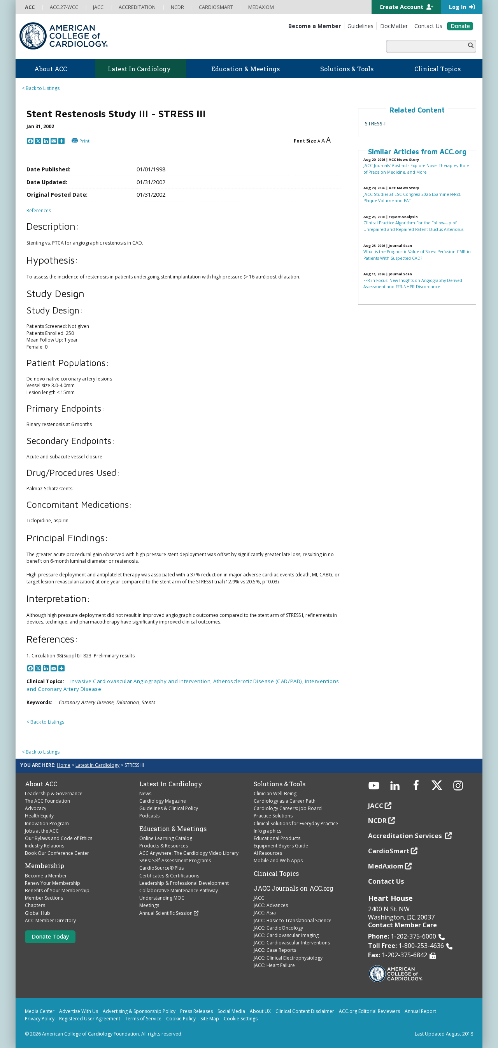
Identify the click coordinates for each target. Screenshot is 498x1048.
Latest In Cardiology (170, 784)
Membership (44, 866)
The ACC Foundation (47, 801)
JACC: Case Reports (275, 950)
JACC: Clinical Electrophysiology (288, 958)
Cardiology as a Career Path (285, 801)
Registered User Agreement (89, 1018)
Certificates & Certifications (169, 875)
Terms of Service (143, 1018)
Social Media (231, 1011)
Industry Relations (44, 845)
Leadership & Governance (53, 793)
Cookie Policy (181, 1018)
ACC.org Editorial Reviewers (369, 1011)
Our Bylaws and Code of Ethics (58, 838)
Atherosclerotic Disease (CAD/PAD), (259, 681)
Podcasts (149, 815)
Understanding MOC (161, 898)
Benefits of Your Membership (57, 890)
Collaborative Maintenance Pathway (178, 890)
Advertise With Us (78, 1011)
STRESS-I (375, 123)
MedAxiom (385, 865)
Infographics (267, 831)
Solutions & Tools (279, 784)
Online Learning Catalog (165, 838)
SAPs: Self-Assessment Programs (175, 860)
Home (63, 765)
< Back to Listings (41, 88)
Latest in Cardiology (97, 765)
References (38, 210)
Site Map (209, 1018)
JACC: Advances (271, 905)
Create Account (402, 7)
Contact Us (386, 881)
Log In (458, 7)
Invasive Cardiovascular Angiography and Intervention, (142, 681)
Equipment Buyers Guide (281, 845)
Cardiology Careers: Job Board (288, 808)
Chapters (35, 905)
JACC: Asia (265, 912)
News (145, 793)
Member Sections (44, 898)
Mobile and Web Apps (278, 860)
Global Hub (37, 913)
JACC (259, 898)
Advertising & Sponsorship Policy (139, 1011)
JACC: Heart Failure (274, 965)
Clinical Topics (276, 873)
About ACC (41, 784)
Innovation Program (47, 823)
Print (84, 141)
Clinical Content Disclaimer (304, 1011)
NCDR (377, 820)
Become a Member (46, 875)
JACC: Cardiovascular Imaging (286, 935)
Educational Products (277, 838)
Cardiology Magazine (162, 801)
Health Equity (39, 815)
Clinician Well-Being (275, 793)
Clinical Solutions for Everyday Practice (296, 823)
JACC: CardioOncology (278, 928)
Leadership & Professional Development (184, 883)
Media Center (39, 1011)
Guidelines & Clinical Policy (168, 808)
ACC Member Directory (50, 920)
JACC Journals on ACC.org (293, 888)
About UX (260, 1011)
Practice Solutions (273, 815)
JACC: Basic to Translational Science (292, 920)
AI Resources (268, 853)
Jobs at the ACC (42, 831)
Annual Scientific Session (166, 913)
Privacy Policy (39, 1018)
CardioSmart (388, 850)
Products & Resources (163, 845)
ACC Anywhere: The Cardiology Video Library (188, 853)
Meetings (149, 905)
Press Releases (196, 1011)
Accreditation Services (406, 835)
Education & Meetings (173, 829)
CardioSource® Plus (161, 868)
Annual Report (420, 1011)
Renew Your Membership (52, 883)
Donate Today (50, 936)
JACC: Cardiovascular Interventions (292, 942)
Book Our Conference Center (57, 853)
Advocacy (35, 808)
